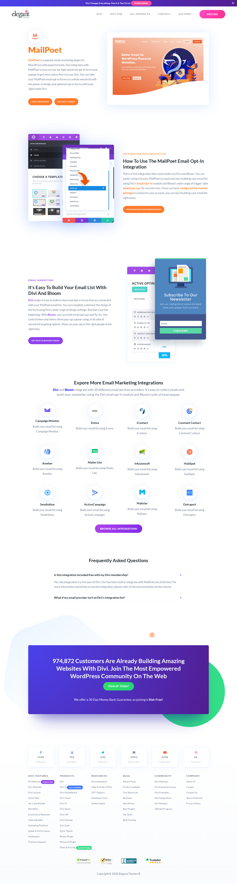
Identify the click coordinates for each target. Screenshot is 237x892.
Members (72, 759)
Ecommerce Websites (39, 814)
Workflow (33, 808)
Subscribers (134, 759)
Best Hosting (129, 820)
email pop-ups (131, 188)
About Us (191, 781)
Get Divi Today (66, 101)
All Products (140, 14)
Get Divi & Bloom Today (45, 340)
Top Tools (127, 814)
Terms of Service (194, 798)
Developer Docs (99, 798)
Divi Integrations (163, 798)
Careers (190, 787)
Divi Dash (65, 825)
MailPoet (34, 60)
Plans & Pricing (67, 847)
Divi (100, 14)
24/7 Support (98, 792)
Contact (164, 14)
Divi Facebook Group (165, 787)
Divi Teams (65, 808)
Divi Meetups (161, 781)
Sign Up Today (118, 686)
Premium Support (37, 841)
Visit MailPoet (40, 101)
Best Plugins (129, 808)
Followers (41, 759)
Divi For (116, 14)
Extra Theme (66, 831)
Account (185, 14)
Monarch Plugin (68, 841)
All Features (34, 781)
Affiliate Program (163, 808)
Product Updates (131, 787)
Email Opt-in (145, 183)
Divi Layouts (34, 792)
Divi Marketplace (68, 792)
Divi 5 (63, 787)
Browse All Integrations (118, 528)
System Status (98, 803)
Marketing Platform (38, 825)
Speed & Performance (39, 831)
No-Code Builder (36, 803)
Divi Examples (162, 792)
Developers (34, 836)
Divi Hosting (66, 820)
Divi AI (63, 803)
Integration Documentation (143, 209)
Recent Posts (129, 781)
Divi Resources (130, 792)
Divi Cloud (65, 798)
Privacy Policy (193, 803)
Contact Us (191, 792)
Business (127, 798)
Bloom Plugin (66, 836)
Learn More (141, 3)
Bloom (52, 314)
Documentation (99, 781)
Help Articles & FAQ (101, 787)
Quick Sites (33, 798)
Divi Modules (35, 787)
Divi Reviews (161, 803)
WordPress (128, 803)
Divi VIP (64, 814)
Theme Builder (35, 820)
